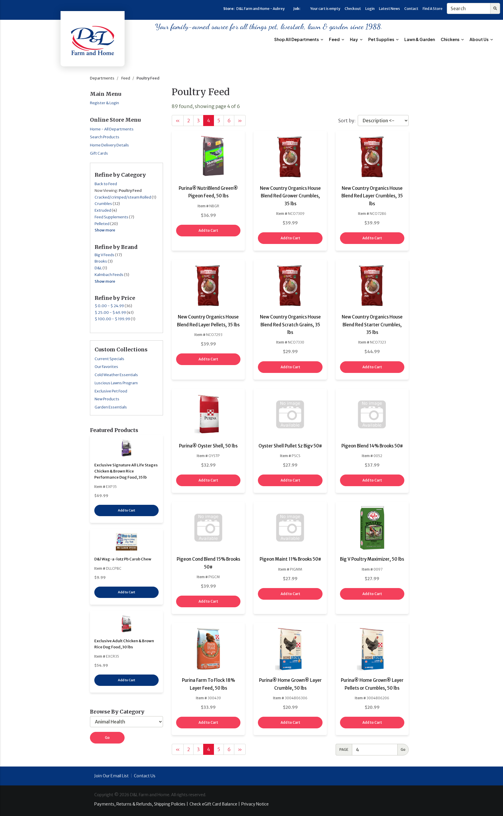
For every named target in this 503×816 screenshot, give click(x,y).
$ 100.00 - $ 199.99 (112, 318)
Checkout (353, 8)
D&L (98, 267)
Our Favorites (106, 366)
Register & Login (104, 102)
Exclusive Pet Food (111, 391)
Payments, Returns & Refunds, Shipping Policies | (141, 804)
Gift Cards (99, 153)
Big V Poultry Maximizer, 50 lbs (372, 559)
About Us (479, 39)
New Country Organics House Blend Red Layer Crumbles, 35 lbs (372, 195)
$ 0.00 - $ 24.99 (109, 305)
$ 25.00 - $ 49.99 (110, 312)
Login (370, 8)
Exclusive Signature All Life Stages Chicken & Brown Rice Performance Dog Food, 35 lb (126, 471)
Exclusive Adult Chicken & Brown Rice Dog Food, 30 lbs (124, 643)
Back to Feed (106, 183)
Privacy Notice (255, 804)
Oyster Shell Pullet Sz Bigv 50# (290, 446)
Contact (411, 8)
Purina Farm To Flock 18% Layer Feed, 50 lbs (208, 684)
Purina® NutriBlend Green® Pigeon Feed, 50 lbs (208, 192)
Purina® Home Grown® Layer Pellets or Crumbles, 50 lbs (372, 684)
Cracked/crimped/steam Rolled (123, 197)
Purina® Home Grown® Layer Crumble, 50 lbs (290, 684)
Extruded (103, 210)
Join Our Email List (111, 775)
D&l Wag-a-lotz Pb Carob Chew (122, 559)
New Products (107, 399)
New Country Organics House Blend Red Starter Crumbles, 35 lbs (372, 324)
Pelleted (102, 223)
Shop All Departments (296, 39)
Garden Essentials (111, 407)
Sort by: (346, 120)
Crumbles (103, 203)
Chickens (450, 39)
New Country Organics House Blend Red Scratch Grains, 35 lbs (290, 324)
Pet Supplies (381, 39)
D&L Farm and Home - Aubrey (260, 8)
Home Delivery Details (109, 145)
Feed (334, 39)
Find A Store (432, 8)
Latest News (389, 8)
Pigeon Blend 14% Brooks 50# (372, 446)
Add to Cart (126, 510)
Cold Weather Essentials (116, 374)
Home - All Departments (112, 129)
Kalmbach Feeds (109, 274)
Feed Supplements (111, 217)
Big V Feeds (104, 254)
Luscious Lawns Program (116, 382)
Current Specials (109, 358)
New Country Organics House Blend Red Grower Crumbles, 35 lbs (290, 195)
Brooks (101, 261)
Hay (354, 39)
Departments (102, 78)
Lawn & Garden (419, 39)
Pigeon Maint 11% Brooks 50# (290, 559)
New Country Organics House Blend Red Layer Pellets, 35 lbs (208, 320)
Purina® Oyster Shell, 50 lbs (208, 446)
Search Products (104, 136)
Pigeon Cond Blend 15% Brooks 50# (208, 562)
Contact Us (144, 775)
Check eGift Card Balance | (214, 804)
